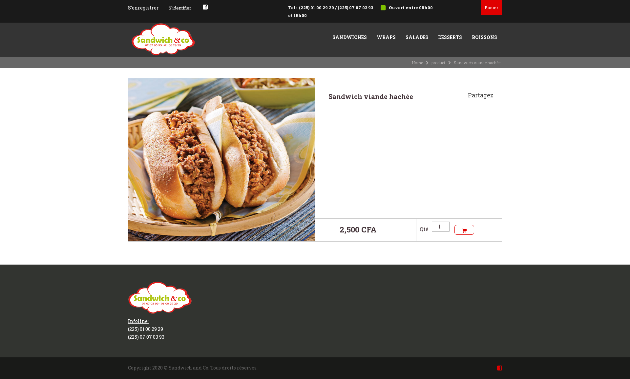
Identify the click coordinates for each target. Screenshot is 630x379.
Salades (417, 37)
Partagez (481, 95)
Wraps (386, 37)
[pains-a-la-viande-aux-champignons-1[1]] (221, 158)
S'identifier (180, 8)
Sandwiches (349, 37)
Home (417, 62)
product (438, 62)
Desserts (450, 37)
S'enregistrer (143, 8)
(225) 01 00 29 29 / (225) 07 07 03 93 (336, 7)
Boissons (484, 37)
